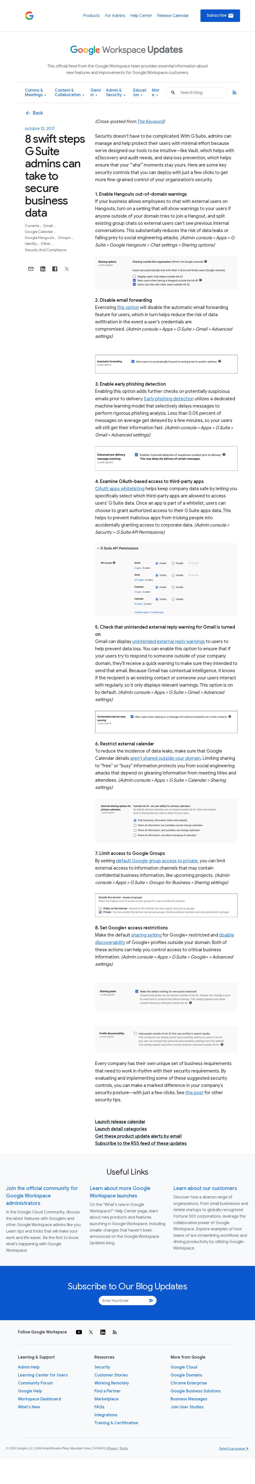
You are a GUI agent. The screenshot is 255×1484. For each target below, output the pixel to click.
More (156, 92)
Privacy (112, 1448)
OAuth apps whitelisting (119, 488)
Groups (64, 238)
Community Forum (35, 1383)
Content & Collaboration (69, 92)
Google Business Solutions (196, 1391)
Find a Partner (107, 1391)
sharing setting (146, 935)
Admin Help (29, 1367)
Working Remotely (111, 1383)
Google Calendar (39, 232)
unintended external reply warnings (168, 641)
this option (128, 307)
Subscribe (220, 16)
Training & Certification (116, 1423)
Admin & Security (115, 92)
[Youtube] (79, 1332)
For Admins (115, 15)
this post (194, 1092)
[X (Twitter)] (91, 1332)
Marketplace (106, 1399)
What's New (29, 1407)
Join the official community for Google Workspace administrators (42, 1195)
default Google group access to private (157, 861)
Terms (124, 1448)
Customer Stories (111, 1375)
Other (46, 243)
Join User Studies (187, 1407)
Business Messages (189, 1399)
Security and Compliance (45, 250)
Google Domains (186, 1375)
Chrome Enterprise (189, 1383)
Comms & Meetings (35, 92)
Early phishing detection (169, 399)
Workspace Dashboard (39, 1399)
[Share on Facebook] (55, 269)
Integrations (105, 1415)
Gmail (48, 226)
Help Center (141, 15)
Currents (32, 226)
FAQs (99, 1407)
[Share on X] (67, 269)
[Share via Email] (31, 269)
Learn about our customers (205, 1188)
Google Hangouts (40, 238)
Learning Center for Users (43, 1375)
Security (102, 1367)
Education (139, 92)
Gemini (95, 92)
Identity (31, 243)
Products (91, 15)
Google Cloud (184, 1367)
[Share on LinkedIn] (43, 269)
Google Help (30, 1391)
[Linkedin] (103, 1332)
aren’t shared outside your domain (165, 758)
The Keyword (150, 121)
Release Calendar (173, 15)
